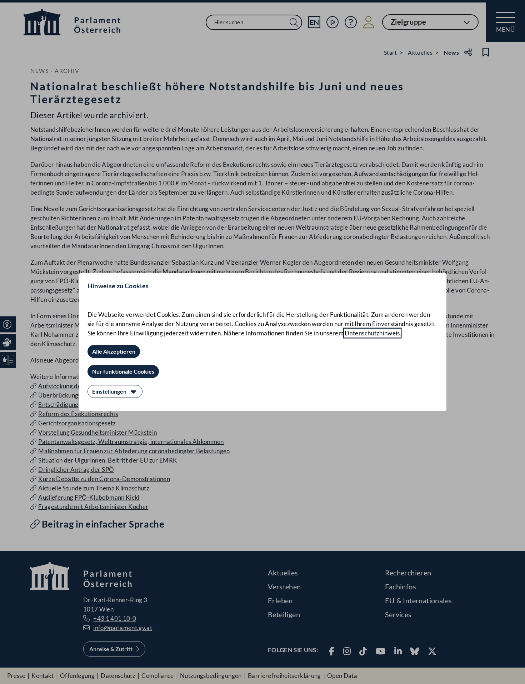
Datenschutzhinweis (372, 333)
